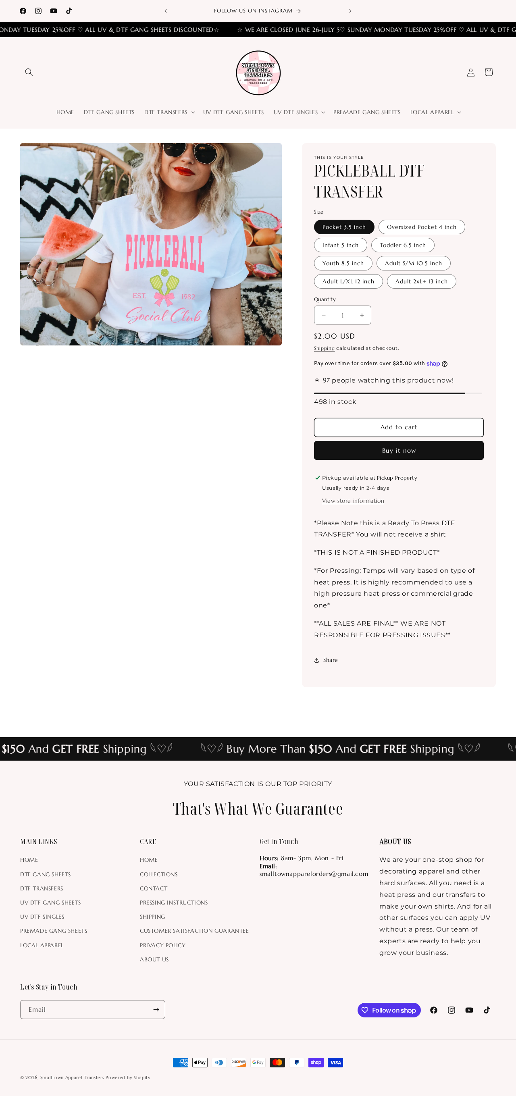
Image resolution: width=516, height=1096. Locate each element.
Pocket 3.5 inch (344, 227)
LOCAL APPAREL (42, 945)
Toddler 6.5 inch (403, 245)
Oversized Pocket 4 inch (422, 227)
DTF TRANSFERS (41, 888)
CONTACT (153, 888)
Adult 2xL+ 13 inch (421, 281)
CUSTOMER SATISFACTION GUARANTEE (194, 930)
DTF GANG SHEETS (45, 874)
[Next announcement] (350, 11)
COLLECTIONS (159, 874)
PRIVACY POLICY (162, 945)
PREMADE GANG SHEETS (53, 930)
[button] (29, 72)
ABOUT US (154, 959)
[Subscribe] (156, 1009)
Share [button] (330, 659)
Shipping (324, 348)
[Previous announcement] (166, 11)
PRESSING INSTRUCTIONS (174, 902)
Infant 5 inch (340, 245)
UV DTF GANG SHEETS (50, 902)
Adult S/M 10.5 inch (413, 263)
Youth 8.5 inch (343, 263)
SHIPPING (152, 916)
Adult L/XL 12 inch (348, 281)
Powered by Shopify (128, 1077)
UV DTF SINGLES (42, 916)
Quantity (325, 299)
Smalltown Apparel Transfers (72, 1077)
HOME (29, 859)
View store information (353, 500)
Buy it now (399, 450)
